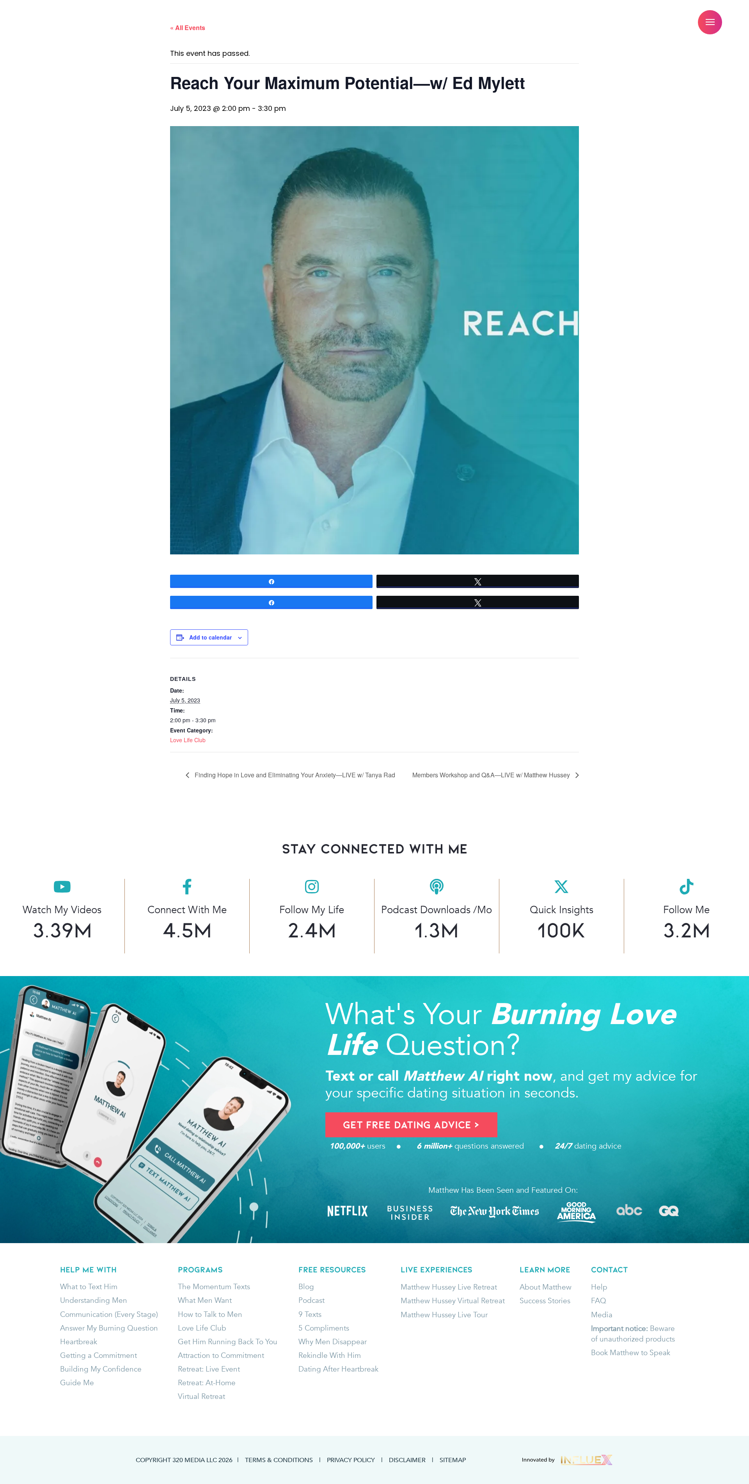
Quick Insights (561, 910)
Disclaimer (407, 1460)
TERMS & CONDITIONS (279, 1460)
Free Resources (352, 22)
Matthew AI (276, 22)
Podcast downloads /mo (436, 910)
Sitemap (453, 1460)
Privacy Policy (351, 1460)
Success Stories (440, 22)
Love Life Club (188, 740)
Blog (502, 22)
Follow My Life (311, 910)
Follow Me (686, 910)
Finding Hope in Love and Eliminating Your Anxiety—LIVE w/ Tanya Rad (294, 774)
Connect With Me (187, 910)
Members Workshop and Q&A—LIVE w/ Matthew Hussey (492, 774)
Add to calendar (210, 637)
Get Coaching (203, 22)
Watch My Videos (62, 910)
